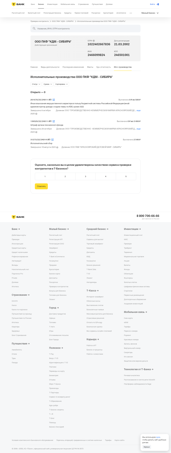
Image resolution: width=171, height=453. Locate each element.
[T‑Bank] (18, 4)
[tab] (34, 67)
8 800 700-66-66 (148, 216)
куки (158, 437)
